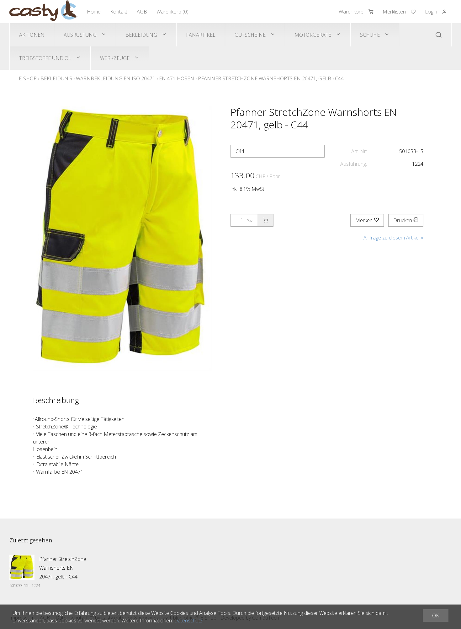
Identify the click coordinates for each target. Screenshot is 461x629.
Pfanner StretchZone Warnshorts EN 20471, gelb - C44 (62, 568)
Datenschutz (188, 620)
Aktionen (32, 34)
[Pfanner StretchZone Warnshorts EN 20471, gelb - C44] (21, 567)
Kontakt (118, 11)
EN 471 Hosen (176, 78)
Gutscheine (250, 34)
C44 (339, 78)
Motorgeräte (312, 34)
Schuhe (370, 34)
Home (94, 11)
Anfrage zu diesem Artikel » (393, 237)
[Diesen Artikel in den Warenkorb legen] (265, 220)
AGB (142, 11)
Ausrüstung (80, 34)
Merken (364, 220)
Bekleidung (141, 34)
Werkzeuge (115, 58)
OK (435, 615)
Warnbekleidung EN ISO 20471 (115, 78)
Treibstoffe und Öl (45, 58)
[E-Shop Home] (43, 11)
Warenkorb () (172, 11)
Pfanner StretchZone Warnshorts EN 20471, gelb (264, 78)
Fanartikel (200, 34)
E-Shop (28, 78)
